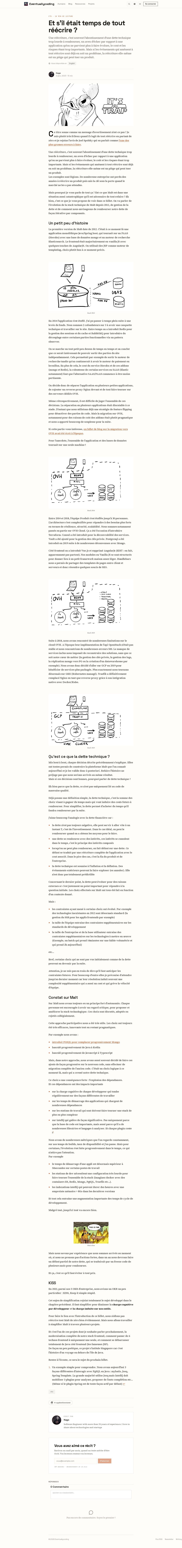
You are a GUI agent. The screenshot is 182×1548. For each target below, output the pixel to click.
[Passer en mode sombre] (140, 4)
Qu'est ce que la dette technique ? (79, 756)
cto (51, 1392)
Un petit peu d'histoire (68, 223)
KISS (52, 1282)
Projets (91, 4)
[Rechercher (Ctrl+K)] (129, 4)
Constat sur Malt (63, 997)
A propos (61, 4)
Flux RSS (159, 1539)
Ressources (80, 4)
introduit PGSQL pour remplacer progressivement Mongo (86, 1042)
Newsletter (169, 1539)
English (72, 63)
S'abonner (104, 1461)
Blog (70, 4)
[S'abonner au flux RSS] (134, 4)
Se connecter (150, 4)
